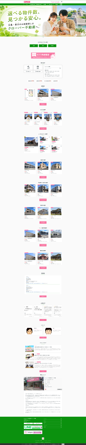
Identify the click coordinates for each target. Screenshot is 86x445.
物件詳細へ (27, 280)
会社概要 (45, 4)
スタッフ (45, 420)
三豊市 (45, 76)
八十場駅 (46, 72)
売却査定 (56, 4)
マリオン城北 (27, 277)
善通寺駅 (58, 71)
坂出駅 (53, 71)
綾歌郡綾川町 (57, 76)
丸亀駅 (45, 71)
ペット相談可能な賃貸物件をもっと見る (43, 245)
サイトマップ (49, 440)
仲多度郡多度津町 (49, 76)
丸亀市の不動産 (31, 283)
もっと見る (43, 337)
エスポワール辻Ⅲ (28, 286)
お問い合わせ (51, 4)
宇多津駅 (48, 71)
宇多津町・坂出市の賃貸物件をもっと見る (43, 199)
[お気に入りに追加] (34, 90)
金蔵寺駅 (56, 71)
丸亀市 (34, 45)
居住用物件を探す (32, 4)
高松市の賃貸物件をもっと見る (43, 222)
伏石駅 (53, 72)
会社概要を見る (59, 389)
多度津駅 (48, 72)
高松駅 (50, 72)
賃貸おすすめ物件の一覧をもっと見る (43, 128)
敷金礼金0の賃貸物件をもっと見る (43, 267)
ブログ (44, 423)
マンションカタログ (37, 440)
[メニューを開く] (61, 4)
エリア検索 (26, 66)
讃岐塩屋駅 (51, 71)
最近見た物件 (38, 71)
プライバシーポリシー (45, 440)
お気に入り (29, 71)
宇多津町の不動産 (35, 283)
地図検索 (28, 68)
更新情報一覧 (43, 296)
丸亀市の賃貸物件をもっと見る (43, 177)
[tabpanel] (43, 21)
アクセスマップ (45, 425)
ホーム (27, 4)
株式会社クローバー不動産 (41, 283)
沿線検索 (30, 66)
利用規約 (41, 440)
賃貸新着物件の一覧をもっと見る (43, 104)
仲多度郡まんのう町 (53, 76)
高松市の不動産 (27, 283)
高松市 (43, 45)
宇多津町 (52, 45)
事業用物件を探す (38, 4)
